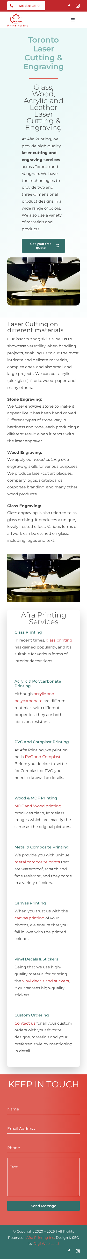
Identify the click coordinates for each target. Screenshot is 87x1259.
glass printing (59, 640)
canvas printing (29, 918)
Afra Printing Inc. (40, 1237)
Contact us (25, 1023)
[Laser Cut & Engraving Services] (43, 259)
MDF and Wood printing (37, 806)
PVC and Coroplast (43, 756)
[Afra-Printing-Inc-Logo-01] (18, 14)
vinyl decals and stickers (45, 981)
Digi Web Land (46, 1243)
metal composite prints (37, 862)
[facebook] (69, 6)
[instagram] (78, 6)
